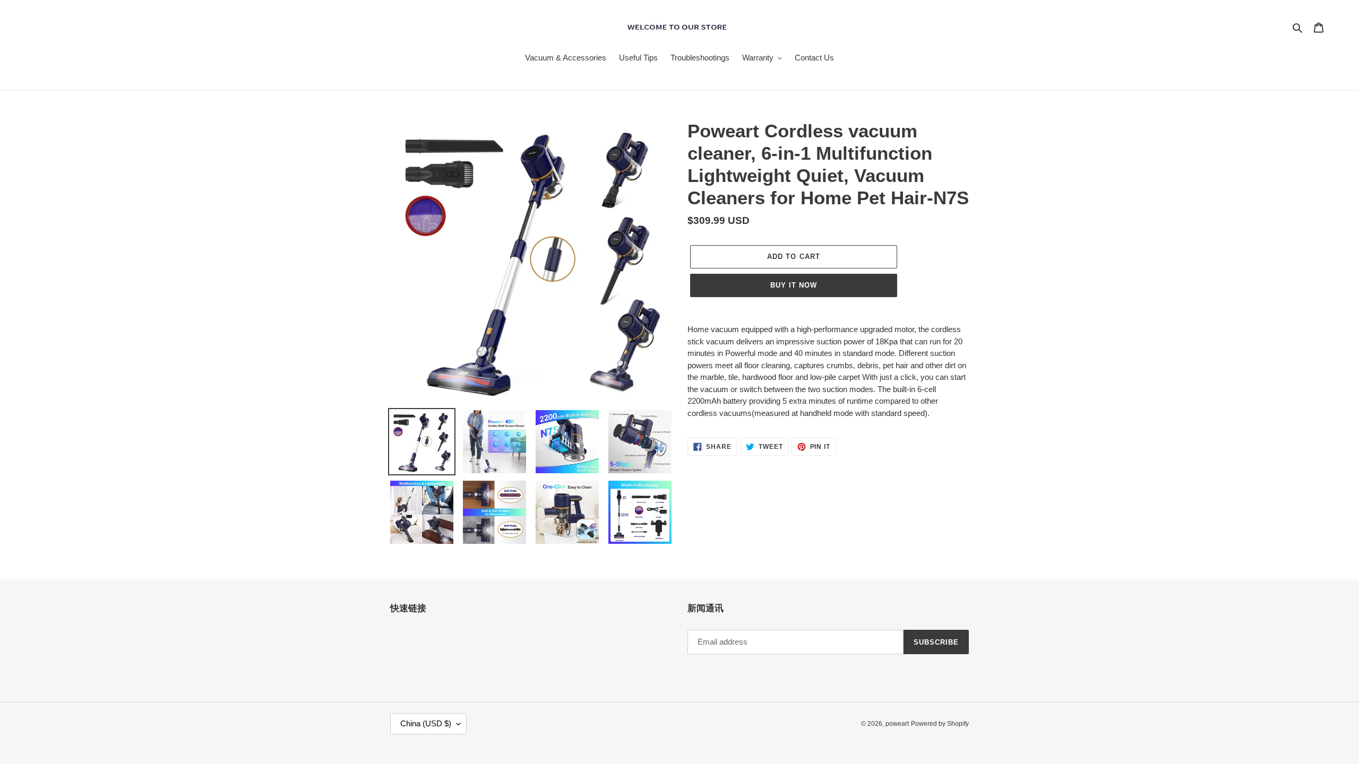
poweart (897, 723)
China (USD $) (425, 723)
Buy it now (793, 285)
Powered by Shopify (940, 723)
